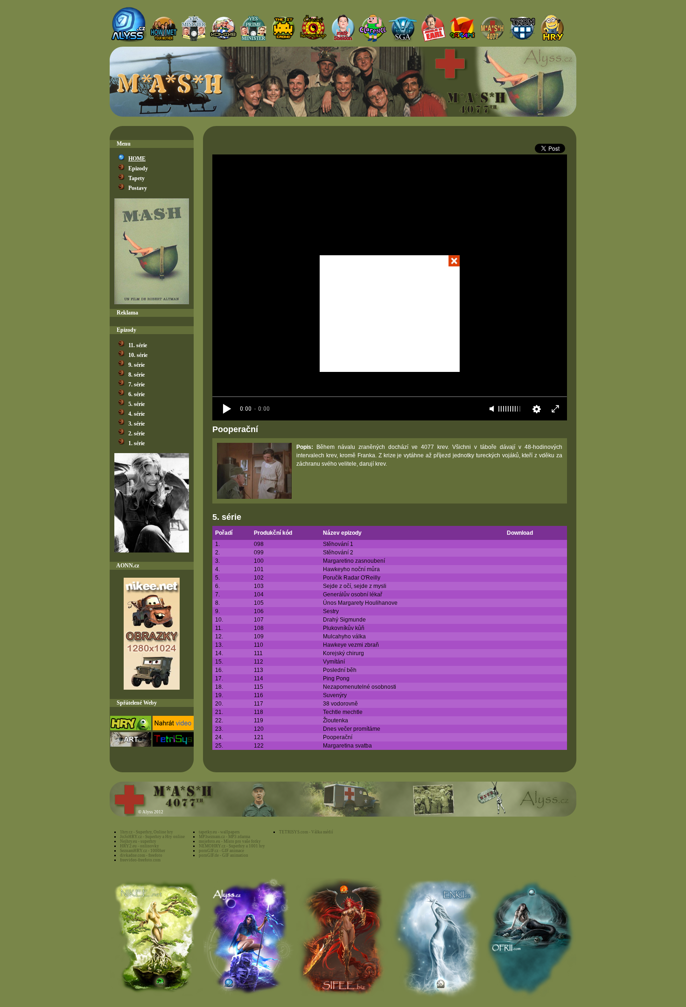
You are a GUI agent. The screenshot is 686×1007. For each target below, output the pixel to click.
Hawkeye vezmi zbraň (351, 645)
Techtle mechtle (343, 712)
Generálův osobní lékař (352, 594)
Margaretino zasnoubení (354, 561)
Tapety (136, 178)
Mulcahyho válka (344, 636)
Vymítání (334, 661)
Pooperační (337, 737)
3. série (136, 423)
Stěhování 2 (338, 552)
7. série (136, 384)
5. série (136, 404)
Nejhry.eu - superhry (138, 841)
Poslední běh (340, 670)
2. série (136, 433)
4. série (136, 414)
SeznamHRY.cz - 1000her (142, 850)
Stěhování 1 (338, 544)
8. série (136, 374)
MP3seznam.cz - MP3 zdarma (224, 836)
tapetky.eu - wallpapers (219, 832)
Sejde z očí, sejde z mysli (354, 586)
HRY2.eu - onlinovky (139, 846)
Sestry (331, 611)
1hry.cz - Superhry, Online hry (146, 832)
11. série (137, 345)
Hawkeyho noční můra (351, 569)
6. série (136, 394)
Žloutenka (335, 720)
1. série (136, 443)
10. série (137, 355)
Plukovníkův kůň (343, 628)
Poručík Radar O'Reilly (351, 577)
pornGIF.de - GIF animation (223, 855)
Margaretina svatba (347, 745)
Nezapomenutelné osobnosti (359, 687)
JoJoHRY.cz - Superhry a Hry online (152, 836)
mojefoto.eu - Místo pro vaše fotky (230, 841)
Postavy (137, 188)
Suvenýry (335, 695)
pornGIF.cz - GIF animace (221, 850)
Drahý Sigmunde (344, 619)
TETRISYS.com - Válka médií (306, 832)
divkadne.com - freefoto (141, 855)
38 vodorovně (340, 703)
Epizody (138, 168)
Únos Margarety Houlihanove (360, 603)
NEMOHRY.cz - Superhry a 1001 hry (232, 846)
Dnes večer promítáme (351, 729)
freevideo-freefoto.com (140, 860)
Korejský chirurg (343, 653)
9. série (136, 365)
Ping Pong (336, 678)
